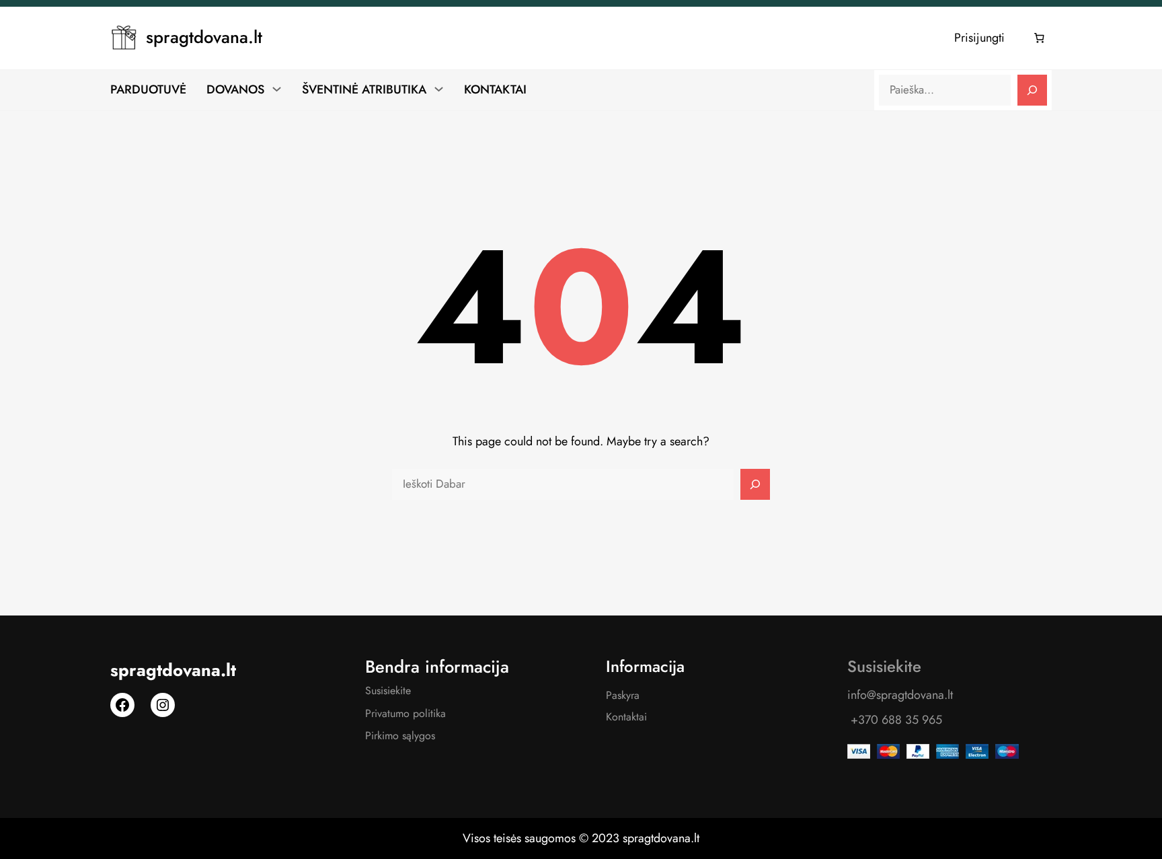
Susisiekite (388, 690)
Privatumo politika (405, 713)
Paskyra (623, 695)
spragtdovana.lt (204, 37)
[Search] (1032, 90)
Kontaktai (626, 716)
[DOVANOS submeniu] (277, 88)
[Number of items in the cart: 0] (1039, 38)
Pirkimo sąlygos (400, 735)
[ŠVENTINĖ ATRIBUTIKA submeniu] (439, 88)
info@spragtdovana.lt (900, 695)
